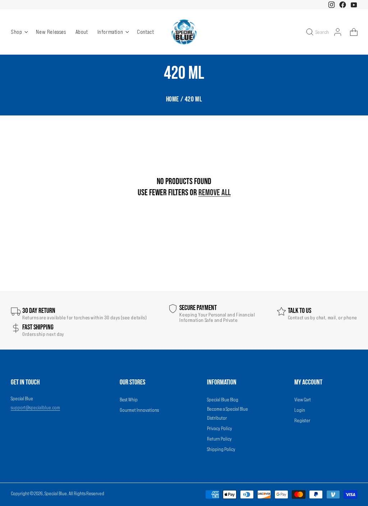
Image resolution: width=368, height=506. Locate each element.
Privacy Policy (219, 428)
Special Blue (56, 493)
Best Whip (129, 399)
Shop (16, 31)
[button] (19, 32)
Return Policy (219, 439)
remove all (214, 192)
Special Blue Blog (222, 399)
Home (172, 99)
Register (302, 420)
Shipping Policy (221, 449)
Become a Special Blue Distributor (227, 413)
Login (299, 410)
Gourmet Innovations (139, 410)
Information (110, 31)
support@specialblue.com (35, 407)
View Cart (302, 399)
